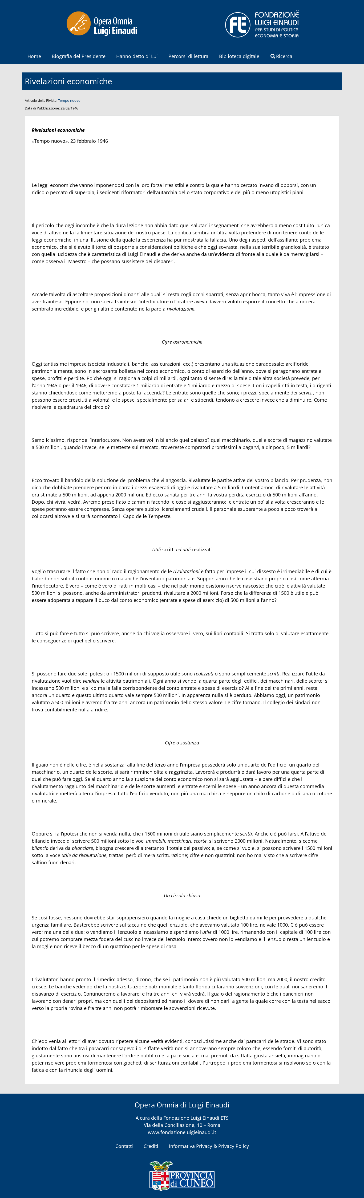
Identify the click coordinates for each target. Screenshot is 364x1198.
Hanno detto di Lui (137, 56)
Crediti (151, 1146)
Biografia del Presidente (79, 56)
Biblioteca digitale (239, 56)
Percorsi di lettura (188, 56)
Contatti (124, 1146)
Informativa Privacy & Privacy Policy (209, 1146)
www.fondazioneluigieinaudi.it (182, 1132)
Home (34, 56)
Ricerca (284, 56)
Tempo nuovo (69, 100)
